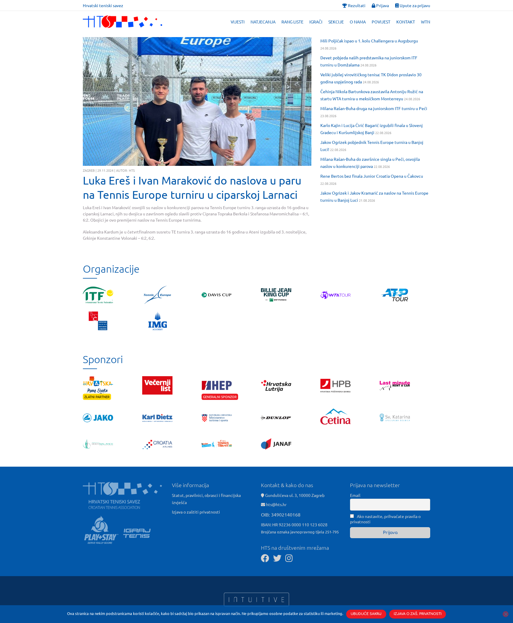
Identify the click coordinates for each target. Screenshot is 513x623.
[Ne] (506, 614)
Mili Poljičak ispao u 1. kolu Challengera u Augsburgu (369, 40)
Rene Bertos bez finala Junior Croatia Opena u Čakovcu (371, 176)
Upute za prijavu (414, 5)
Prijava (382, 5)
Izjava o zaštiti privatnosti (196, 511)
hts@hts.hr (276, 504)
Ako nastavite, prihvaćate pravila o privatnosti (385, 519)
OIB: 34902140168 (280, 514)
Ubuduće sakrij (366, 614)
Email (355, 495)
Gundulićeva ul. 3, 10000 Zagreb (294, 495)
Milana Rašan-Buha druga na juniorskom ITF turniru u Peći (373, 108)
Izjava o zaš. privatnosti (417, 614)
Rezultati (356, 5)
